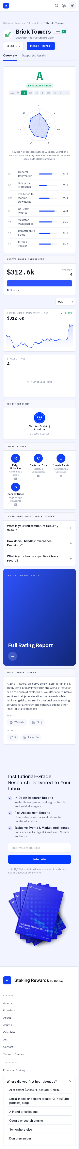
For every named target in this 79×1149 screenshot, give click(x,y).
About (7, 1017)
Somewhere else (20, 1129)
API (5, 1039)
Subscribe (39, 859)
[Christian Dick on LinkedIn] (38, 475)
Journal (8, 1025)
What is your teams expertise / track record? (39, 558)
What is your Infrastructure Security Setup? (39, 528)
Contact (8, 1046)
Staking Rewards (14, 22)
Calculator (9, 1032)
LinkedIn (33, 737)
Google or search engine (26, 1120)
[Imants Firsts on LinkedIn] (61, 475)
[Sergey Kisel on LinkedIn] (15, 504)
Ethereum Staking (14, 1070)
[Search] (57, 6)
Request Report (40, 45)
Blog (39, 722)
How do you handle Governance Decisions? (39, 543)
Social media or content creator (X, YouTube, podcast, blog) (39, 1100)
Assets (7, 1003)
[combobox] (66, 302)
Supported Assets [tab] (34, 55)
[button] (39, 174)
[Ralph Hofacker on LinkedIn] (15, 478)
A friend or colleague (23, 1111)
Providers (35, 22)
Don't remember (20, 1138)
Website (19, 722)
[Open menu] (63, 5)
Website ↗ (13, 45)
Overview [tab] (10, 55)
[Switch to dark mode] (72, 5)
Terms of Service (13, 1054)
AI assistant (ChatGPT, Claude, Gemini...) (35, 1090)
